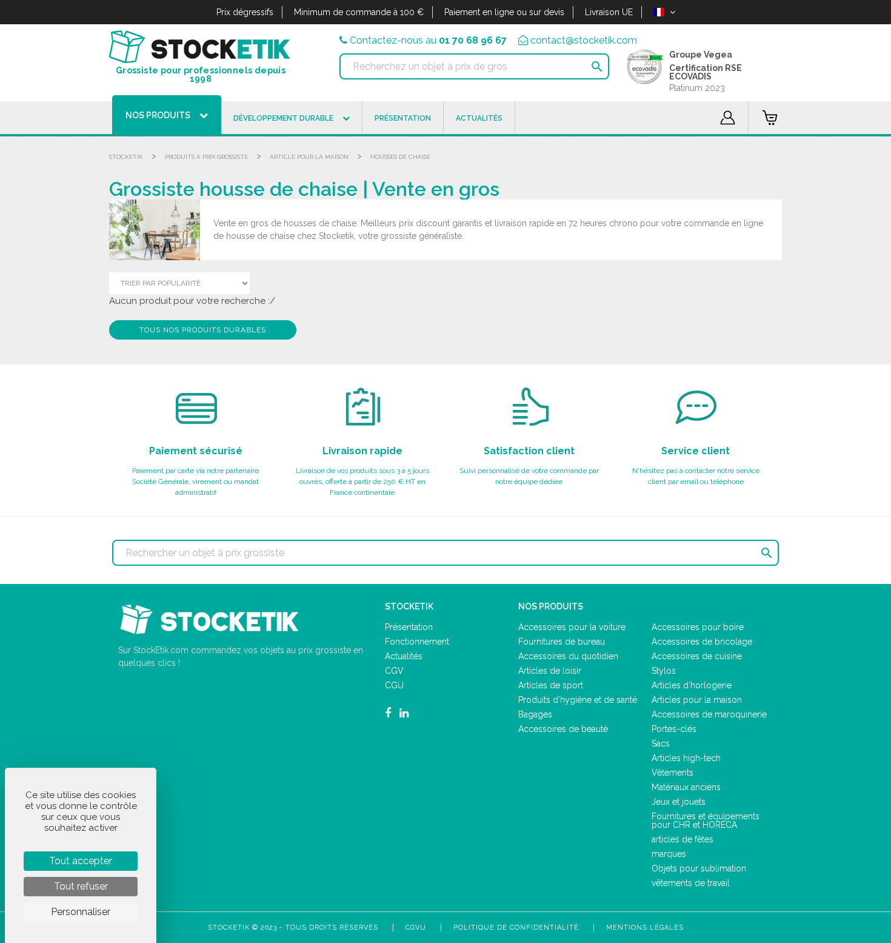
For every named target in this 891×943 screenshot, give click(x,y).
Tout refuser (81, 886)
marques (669, 854)
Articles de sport (550, 685)
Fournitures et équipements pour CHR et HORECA (705, 820)
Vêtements (672, 772)
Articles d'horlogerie (692, 685)
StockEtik (126, 156)
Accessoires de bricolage (702, 641)
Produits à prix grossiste (206, 156)
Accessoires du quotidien (568, 656)
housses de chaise (400, 156)
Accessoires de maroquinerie (709, 714)
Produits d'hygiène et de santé (577, 700)
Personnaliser (80, 912)
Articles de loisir (549, 670)
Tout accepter (80, 861)
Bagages (535, 714)
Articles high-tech (686, 758)
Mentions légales (645, 927)
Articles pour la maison (697, 700)
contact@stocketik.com (583, 40)
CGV (394, 670)
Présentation (409, 627)
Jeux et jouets (679, 801)
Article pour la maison (309, 156)
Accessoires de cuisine (697, 656)
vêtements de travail (691, 883)
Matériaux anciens (686, 787)
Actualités (403, 656)
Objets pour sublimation (699, 868)
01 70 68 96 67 (473, 40)
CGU (394, 685)
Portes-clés (674, 729)
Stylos (664, 670)
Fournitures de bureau (561, 641)
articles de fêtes (682, 839)
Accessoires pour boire (698, 627)
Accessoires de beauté (563, 729)
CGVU (415, 927)
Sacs (661, 743)
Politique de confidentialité (516, 927)
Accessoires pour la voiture (572, 627)
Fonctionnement (417, 641)
